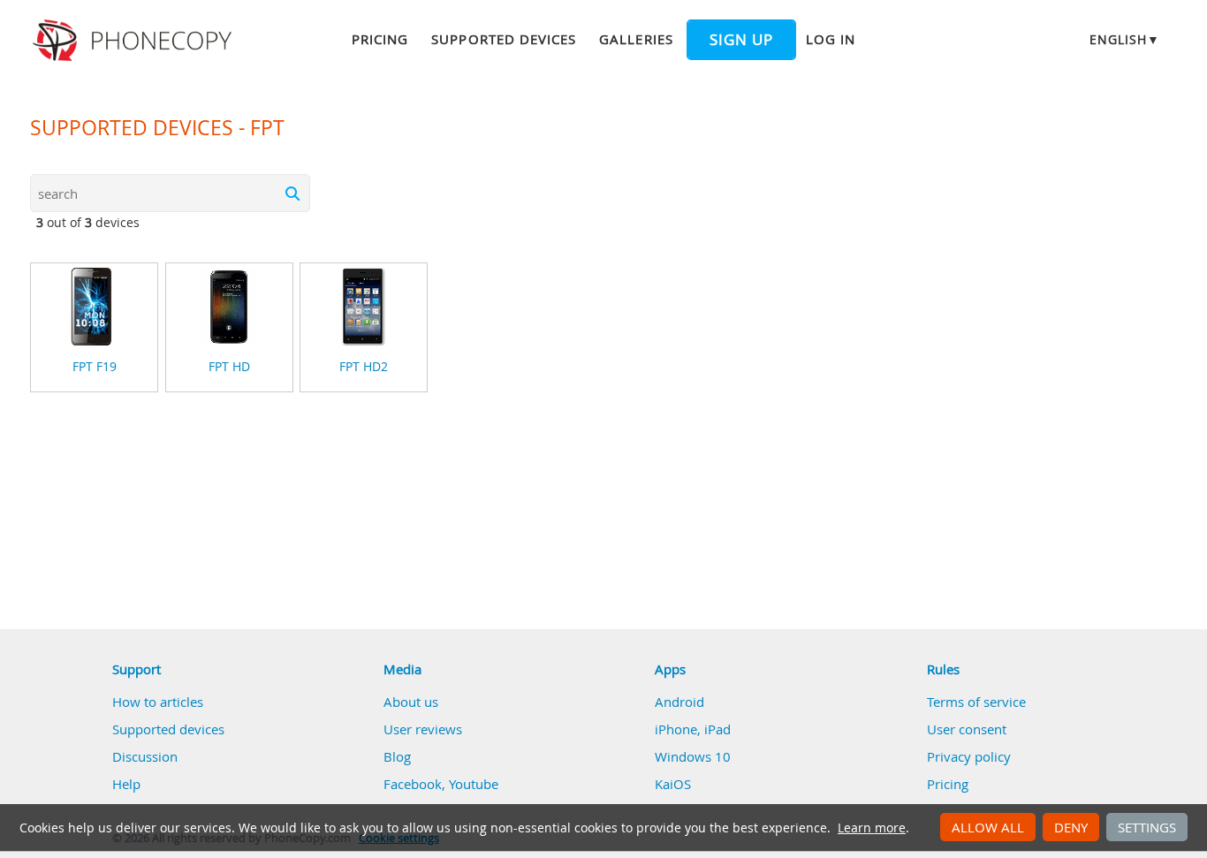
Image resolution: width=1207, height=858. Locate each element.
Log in (830, 39)
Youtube (473, 784)
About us (410, 701)
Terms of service (976, 701)
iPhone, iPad (693, 729)
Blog (397, 756)
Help (126, 784)
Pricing (380, 39)
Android (679, 701)
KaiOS (673, 784)
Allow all (988, 827)
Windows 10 (693, 756)
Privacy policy (969, 756)
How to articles (157, 701)
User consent (966, 729)
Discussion (145, 756)
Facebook (412, 784)
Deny (1071, 827)
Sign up (741, 39)
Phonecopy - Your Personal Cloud (134, 40)
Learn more (872, 828)
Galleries (635, 39)
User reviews (422, 729)
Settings (1147, 827)
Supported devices (503, 39)
